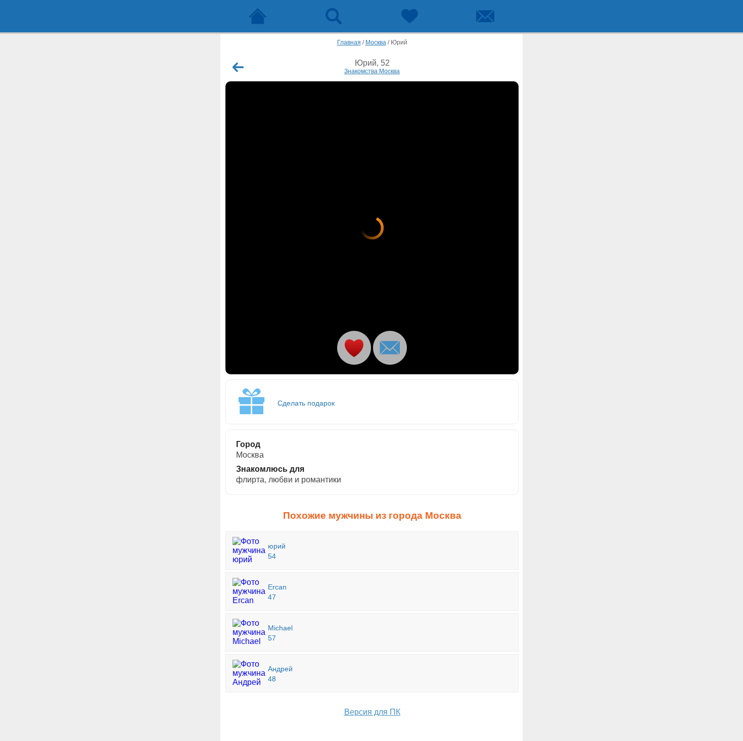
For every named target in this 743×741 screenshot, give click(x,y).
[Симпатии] (409, 16)
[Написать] (390, 348)
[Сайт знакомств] (258, 16)
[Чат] (485, 16)
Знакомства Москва (372, 71)
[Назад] (238, 67)
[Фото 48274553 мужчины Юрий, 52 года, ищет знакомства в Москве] (372, 227)
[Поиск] (334, 16)
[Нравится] (354, 348)
